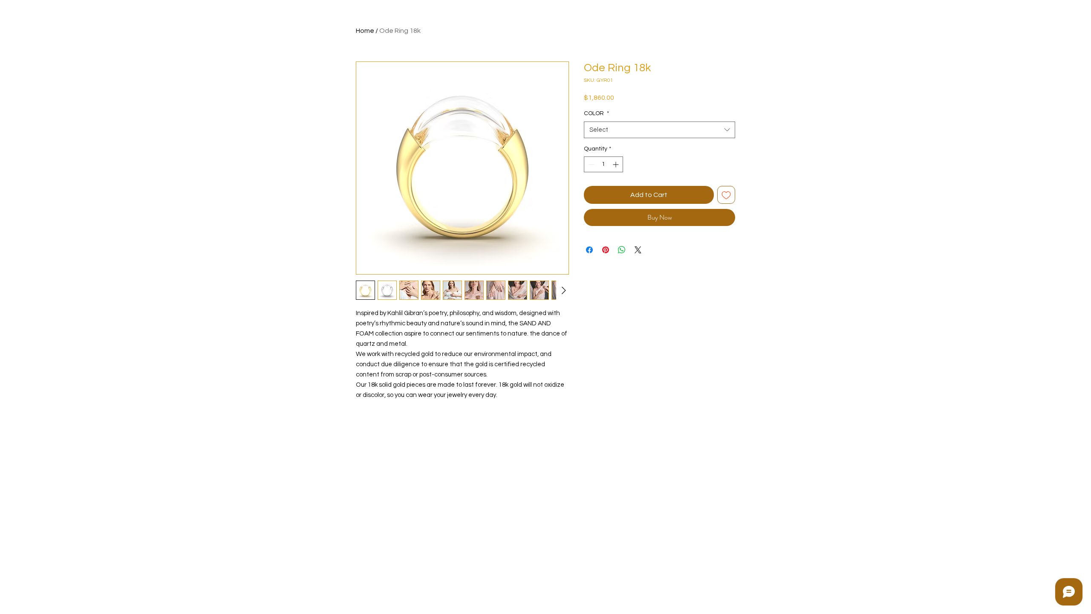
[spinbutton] (603, 164)
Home (365, 30)
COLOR (596, 113)
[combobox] (659, 130)
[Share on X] (638, 250)
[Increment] (616, 164)
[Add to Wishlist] (726, 195)
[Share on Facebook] (589, 250)
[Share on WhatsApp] (622, 250)
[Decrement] (590, 164)
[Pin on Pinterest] (605, 250)
